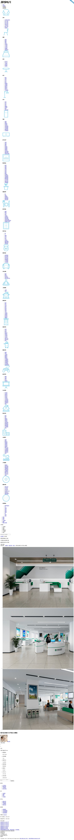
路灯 (6, 108)
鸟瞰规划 (6, 468)
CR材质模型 (5, 811)
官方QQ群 (5, 788)
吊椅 (6, 42)
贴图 (3, 518)
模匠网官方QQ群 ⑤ (4, 827)
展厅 (6, 415)
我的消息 (4, 802)
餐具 (6, 212)
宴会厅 (6, 332)
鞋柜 (6, 145)
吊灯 (6, 101)
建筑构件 (6, 471)
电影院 (6, 444)
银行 (6, 416)
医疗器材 (6, 256)
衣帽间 (6, 314)
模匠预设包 (7, 505)
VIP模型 (2, 536)
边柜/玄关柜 (7, 153)
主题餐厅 (6, 360)
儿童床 (6, 63)
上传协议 (4, 787)
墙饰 (6, 168)
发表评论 (12, 780)
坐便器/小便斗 (7, 221)
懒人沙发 (6, 26)
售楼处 (6, 418)
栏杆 (6, 236)
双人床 (6, 61)
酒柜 (6, 144)
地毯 (6, 166)
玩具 (6, 169)
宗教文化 (6, 452)
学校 (6, 439)
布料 (6, 512)
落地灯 (6, 107)
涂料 (6, 514)
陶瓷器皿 (6, 178)
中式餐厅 (6, 359)
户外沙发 (6, 25)
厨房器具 (6, 217)
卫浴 (6, 311)
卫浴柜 (6, 215)
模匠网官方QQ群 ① (4, 822)
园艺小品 (6, 472)
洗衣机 (6, 124)
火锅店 (6, 354)
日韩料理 (6, 361)
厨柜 (6, 211)
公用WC (6, 398)
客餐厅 (6, 317)
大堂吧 (6, 336)
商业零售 (6, 424)
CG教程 (4, 520)
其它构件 (6, 243)
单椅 (6, 39)
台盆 (6, 213)
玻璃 (6, 511)
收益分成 (4, 804)
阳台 (6, 307)
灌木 (6, 195)
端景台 (6, 87)
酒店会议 (6, 339)
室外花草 (6, 199)
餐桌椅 (6, 83)
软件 (3, 519)
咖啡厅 (6, 356)
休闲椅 (6, 44)
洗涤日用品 (7, 219)
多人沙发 (6, 21)
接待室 (6, 394)
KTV (6, 379)
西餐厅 (6, 355)
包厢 (6, 353)
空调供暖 (6, 127)
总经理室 (6, 400)
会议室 (6, 393)
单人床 (6, 62)
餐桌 (6, 77)
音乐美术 (6, 257)
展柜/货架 (6, 152)
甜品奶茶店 (7, 364)
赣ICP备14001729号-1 (24, 838)
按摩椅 (6, 48)
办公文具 (6, 180)
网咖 (6, 376)
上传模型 (4, 803)
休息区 (6, 397)
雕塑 (6, 173)
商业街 (6, 464)
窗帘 (6, 165)
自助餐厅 (6, 362)
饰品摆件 (6, 175)
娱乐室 (6, 316)
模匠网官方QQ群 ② (4, 823)
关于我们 (4, 785)
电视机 (6, 123)
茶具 (6, 172)
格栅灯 (6, 106)
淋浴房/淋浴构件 (8, 220)
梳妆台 (6, 86)
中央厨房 (6, 363)
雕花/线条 (6, 241)
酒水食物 (6, 218)
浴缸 (6, 214)
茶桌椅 (6, 85)
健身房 (6, 446)
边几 (6, 81)
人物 (6, 289)
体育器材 (6, 255)
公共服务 (6, 426)
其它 (6, 340)
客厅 (6, 302)
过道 (6, 330)
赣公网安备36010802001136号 (34, 838)
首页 (3, 4)
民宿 (6, 331)
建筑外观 (6, 469)
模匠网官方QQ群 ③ (4, 824)
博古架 (6, 150)
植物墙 (6, 196)
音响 (6, 121)
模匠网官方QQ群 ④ (4, 826)
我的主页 (4, 801)
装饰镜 (6, 174)
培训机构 (6, 449)
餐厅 (6, 303)
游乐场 (6, 380)
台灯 (6, 104)
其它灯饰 (6, 109)
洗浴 (6, 377)
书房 (6, 310)
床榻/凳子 (6, 49)
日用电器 (6, 130)
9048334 (5, 814)
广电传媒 (6, 448)
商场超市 (6, 423)
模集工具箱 (5, 522)
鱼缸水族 (6, 181)
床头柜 (6, 64)
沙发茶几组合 (7, 19)
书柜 (6, 142)
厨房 (6, 306)
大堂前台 (6, 399)
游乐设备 (6, 258)
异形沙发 (6, 24)
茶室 (6, 309)
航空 (6, 273)
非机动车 (6, 277)
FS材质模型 (5, 812)
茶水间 (6, 395)
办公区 (6, 392)
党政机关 (6, 402)
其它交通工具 (7, 278)
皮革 (6, 509)
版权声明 (4, 786)
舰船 (6, 274)
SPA (5, 417)
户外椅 (6, 45)
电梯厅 (6, 333)
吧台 (6, 82)
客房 (6, 329)
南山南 (8, 741)
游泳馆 (6, 445)
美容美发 (6, 422)
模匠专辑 (6, 486)
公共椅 (6, 46)
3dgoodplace (7, 492)
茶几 (6, 79)
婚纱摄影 (6, 425)
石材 (6, 510)
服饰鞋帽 (6, 177)
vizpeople (6, 489)
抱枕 (6, 167)
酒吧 (6, 378)
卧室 (6, 308)
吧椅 (6, 40)
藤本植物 (6, 198)
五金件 (6, 240)
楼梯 (6, 235)
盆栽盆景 (6, 197)
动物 (6, 291)
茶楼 (6, 352)
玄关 (6, 305)
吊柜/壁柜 (6, 151)
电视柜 (6, 146)
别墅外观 (6, 466)
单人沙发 (6, 23)
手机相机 (6, 128)
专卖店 (6, 421)
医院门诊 (6, 447)
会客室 (6, 334)
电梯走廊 (6, 401)
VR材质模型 (5, 810)
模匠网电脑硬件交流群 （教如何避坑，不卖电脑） (10, 829)
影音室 (6, 315)
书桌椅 (6, 84)
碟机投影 (6, 129)
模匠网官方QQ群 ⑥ (4, 828)
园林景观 (6, 467)
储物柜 (6, 149)
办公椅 (6, 47)
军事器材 (6, 259)
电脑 (6, 122)
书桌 (6, 78)
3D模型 (4, 5)
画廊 (3, 521)
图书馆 (6, 441)
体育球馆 (6, 450)
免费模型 (4, 809)
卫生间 (6, 337)
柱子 (6, 237)
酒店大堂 (6, 338)
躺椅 (6, 41)
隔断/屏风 (6, 242)
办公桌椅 (6, 90)
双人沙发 (6, 22)
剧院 (6, 440)
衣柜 (6, 143)
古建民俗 (6, 470)
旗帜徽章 (6, 182)
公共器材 (6, 260)
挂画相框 (6, 176)
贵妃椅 (6, 27)
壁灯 (6, 105)
